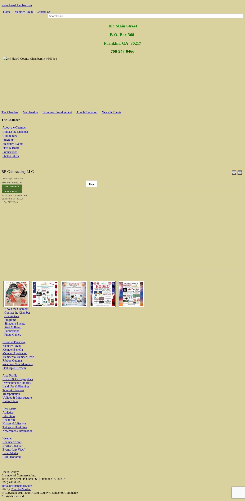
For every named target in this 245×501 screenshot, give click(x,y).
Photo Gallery (10, 156)
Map (91, 184)
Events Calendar (12, 445)
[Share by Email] (240, 172)
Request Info (12, 191)
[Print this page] (234, 172)
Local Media (10, 453)
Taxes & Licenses (13, 390)
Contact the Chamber (15, 131)
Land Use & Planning (15, 386)
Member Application (14, 353)
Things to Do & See (14, 427)
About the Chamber (14, 127)
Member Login (24, 11)
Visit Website (12, 186)
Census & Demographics (17, 379)
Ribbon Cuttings (12, 360)
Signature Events (12, 143)
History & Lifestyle (14, 423)
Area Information (86, 112)
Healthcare (9, 419)
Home (7, 11)
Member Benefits (12, 349)
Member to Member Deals (18, 356)
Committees (9, 135)
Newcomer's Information (17, 431)
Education (8, 416)
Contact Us (43, 11)
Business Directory (13, 342)
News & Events (111, 112)
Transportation (11, 394)
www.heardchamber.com (17, 5)
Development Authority (16, 382)
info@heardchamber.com (17, 485)
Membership (30, 112)
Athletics (7, 412)
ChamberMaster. (21, 489)
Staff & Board (11, 147)
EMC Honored (11, 456)
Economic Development (57, 112)
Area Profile (9, 375)
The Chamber (10, 112)
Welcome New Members (17, 364)
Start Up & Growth (14, 368)
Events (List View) (13, 449)
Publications (9, 152)
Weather (7, 438)
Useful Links (10, 401)
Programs (8, 139)
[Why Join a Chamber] (15, 294)
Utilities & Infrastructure (17, 397)
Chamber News (11, 442)
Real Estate (9, 408)
